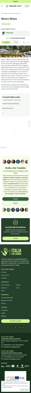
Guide (2, 290)
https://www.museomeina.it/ (11, 103)
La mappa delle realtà (7, 297)
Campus (3, 303)
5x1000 (3, 313)
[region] (15, 134)
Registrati (15, 203)
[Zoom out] (29, 124)
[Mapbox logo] (3, 147)
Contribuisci (4, 310)
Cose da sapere (5, 285)
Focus (17, 288)
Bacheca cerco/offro (6, 300)
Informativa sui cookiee (7, 387)
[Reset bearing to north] (29, 126)
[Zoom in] (29, 122)
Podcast (18, 285)
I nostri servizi (5, 275)
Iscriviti (15, 238)
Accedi (27, 6)
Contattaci (4, 278)
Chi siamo (3, 272)
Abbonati (15, 199)
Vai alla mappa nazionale (17, 38)
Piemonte (9, 33)
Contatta (7, 42)
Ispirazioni (4, 288)
